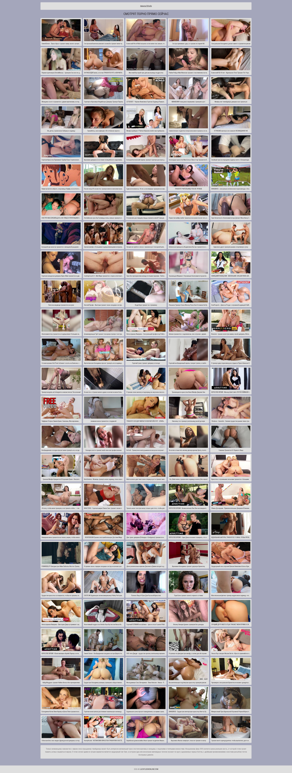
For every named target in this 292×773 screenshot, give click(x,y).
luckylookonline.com (149, 769)
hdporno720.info (146, 6)
